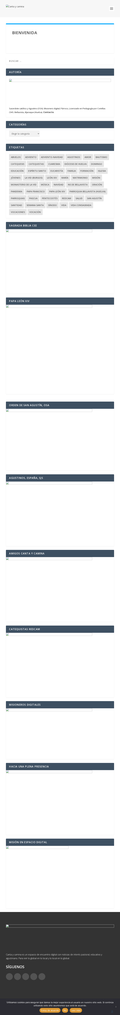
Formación (86, 170)
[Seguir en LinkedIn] (33, 976)
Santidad (16, 205)
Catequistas (36, 163)
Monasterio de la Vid (23, 184)
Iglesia (102, 170)
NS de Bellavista (78, 184)
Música (45, 184)
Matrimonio (80, 177)
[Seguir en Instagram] (25, 976)
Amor (88, 157)
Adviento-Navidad (52, 157)
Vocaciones (18, 212)
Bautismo (101, 157)
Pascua (33, 198)
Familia (72, 170)
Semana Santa (35, 205)
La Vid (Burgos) (33, 177)
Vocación (35, 212)
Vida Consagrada (81, 205)
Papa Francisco (36, 191)
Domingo (96, 163)
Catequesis (17, 163)
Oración (97, 184)
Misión (96, 177)
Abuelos (16, 157)
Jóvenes (15, 177)
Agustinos (73, 157)
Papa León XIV (57, 191)
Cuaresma (54, 163)
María (64, 177)
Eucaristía (56, 170)
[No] (116, 1006)
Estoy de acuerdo (50, 1010)
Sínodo (52, 205)
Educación (17, 170)
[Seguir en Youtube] (41, 976)
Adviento (30, 157)
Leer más (75, 1010)
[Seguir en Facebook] (9, 976)
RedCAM (66, 198)
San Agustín (94, 198)
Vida (63, 205)
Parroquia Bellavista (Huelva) (87, 191)
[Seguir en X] (17, 976)
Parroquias (18, 198)
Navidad (58, 184)
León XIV (52, 177)
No (65, 1010)
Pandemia (16, 191)
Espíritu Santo (37, 170)
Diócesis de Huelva (76, 163)
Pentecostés (50, 198)
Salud (79, 198)
